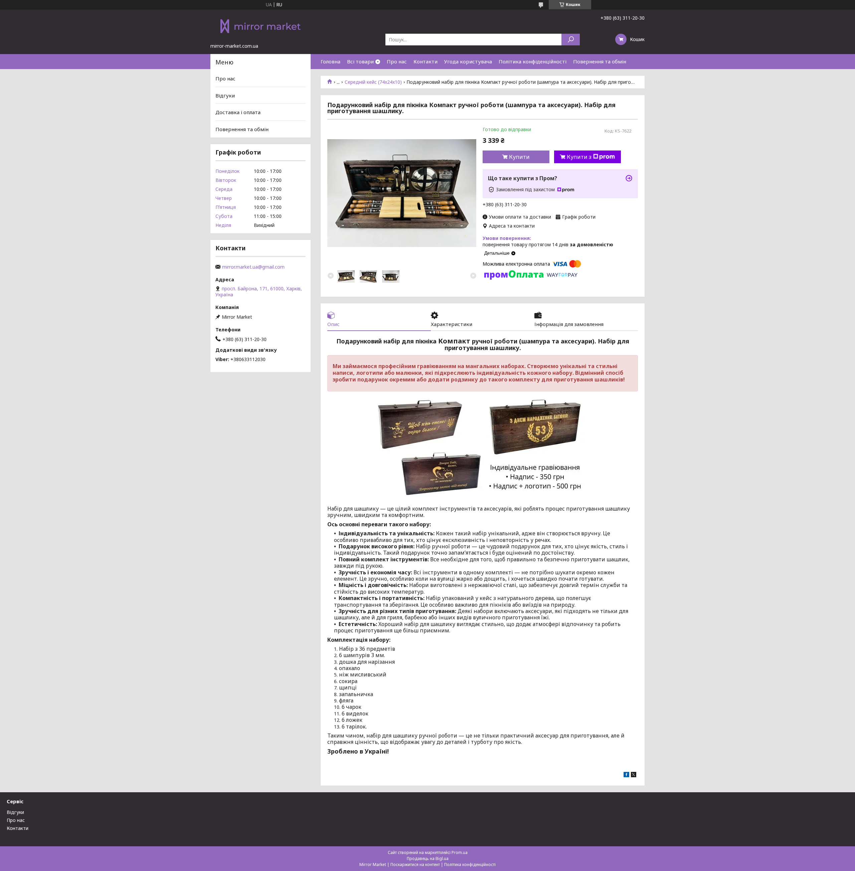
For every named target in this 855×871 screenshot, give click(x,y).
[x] (633, 775)
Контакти (425, 61)
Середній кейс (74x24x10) (373, 82)
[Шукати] (570, 39)
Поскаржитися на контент (415, 864)
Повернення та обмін (599, 61)
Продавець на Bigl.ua (428, 858)
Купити (519, 157)
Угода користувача (468, 61)
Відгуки (225, 95)
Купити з (579, 157)
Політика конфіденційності (532, 61)
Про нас (397, 61)
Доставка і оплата (238, 112)
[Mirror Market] (260, 26)
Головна (330, 61)
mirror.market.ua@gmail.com (253, 267)
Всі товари (360, 61)
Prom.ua (460, 852)
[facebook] (626, 775)
